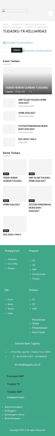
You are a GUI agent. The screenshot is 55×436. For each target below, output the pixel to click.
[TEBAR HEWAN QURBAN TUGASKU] (27, 80)
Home (5, 24)
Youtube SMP (14, 392)
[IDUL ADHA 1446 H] (9, 142)
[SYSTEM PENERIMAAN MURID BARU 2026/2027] (9, 129)
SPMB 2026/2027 (26, 113)
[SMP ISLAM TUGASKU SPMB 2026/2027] (9, 102)
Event (6, 174)
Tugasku (9, 91)
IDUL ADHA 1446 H (27, 139)
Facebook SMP (15, 376)
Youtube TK (13, 384)
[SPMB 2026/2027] (9, 116)
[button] (50, 13)
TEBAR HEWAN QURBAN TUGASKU (26, 87)
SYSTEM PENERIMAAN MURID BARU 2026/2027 (40, 207)
